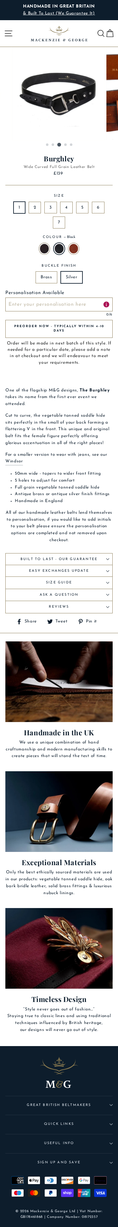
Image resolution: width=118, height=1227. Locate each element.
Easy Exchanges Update (59, 571)
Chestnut (73, 248)
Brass (46, 277)
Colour (59, 237)
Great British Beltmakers (59, 1105)
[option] (59, 10)
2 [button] (53, 145)
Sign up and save (59, 1162)
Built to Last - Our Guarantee (59, 559)
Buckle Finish (59, 266)
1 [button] (47, 145)
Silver (71, 277)
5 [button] (71, 145)
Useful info (59, 1143)
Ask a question (59, 595)
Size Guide (59, 582)
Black (59, 248)
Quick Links (59, 1124)
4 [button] (65, 145)
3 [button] (59, 145)
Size (59, 196)
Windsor (14, 461)
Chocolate (44, 248)
